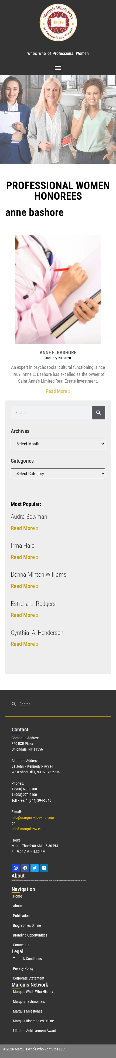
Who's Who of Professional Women (58, 53)
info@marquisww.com (28, 829)
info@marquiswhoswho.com (33, 817)
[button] (58, 67)
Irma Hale (22, 545)
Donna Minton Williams (38, 574)
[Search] (98, 412)
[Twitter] (34, 868)
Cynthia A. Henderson (37, 632)
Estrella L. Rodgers (33, 603)
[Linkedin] (44, 868)
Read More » (58, 391)
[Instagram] (16, 868)
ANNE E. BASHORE (58, 352)
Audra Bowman (29, 516)
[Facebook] (25, 868)
